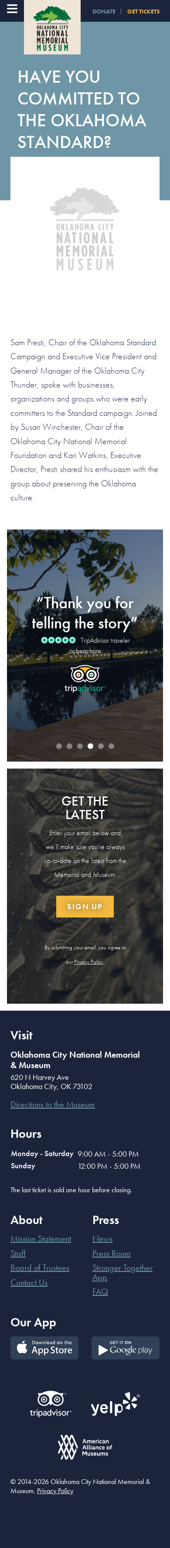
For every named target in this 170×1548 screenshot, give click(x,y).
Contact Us (29, 1282)
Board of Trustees (39, 1267)
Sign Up (85, 906)
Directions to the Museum (52, 1104)
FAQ (100, 1291)
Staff (18, 1253)
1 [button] (58, 746)
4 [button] (90, 746)
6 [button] (111, 746)
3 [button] (79, 746)
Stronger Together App (122, 1272)
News (102, 1238)
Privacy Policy (88, 961)
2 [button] (69, 746)
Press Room (111, 1253)
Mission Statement (40, 1238)
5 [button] (100, 746)
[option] (85, 638)
